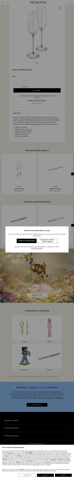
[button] (66, 228)
